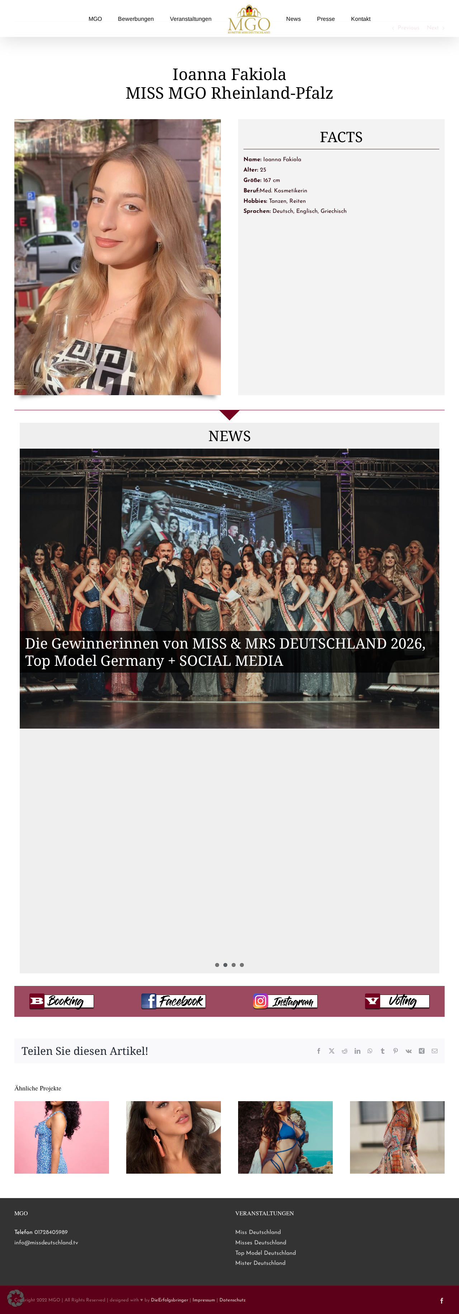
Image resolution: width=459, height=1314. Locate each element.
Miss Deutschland (258, 1232)
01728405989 (51, 1232)
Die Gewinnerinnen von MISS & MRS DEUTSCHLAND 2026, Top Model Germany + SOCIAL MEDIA (225, 651)
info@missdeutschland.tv (46, 1243)
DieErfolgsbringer (169, 1300)
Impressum (204, 1300)
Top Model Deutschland (265, 1253)
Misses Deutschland (260, 1243)
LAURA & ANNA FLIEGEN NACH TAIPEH (163, 856)
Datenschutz (232, 1300)
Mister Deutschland (260, 1263)
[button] (16, 1298)
